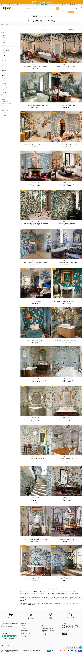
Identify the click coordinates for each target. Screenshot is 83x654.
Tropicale (4, 75)
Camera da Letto (5, 101)
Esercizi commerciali (6, 105)
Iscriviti (64, 633)
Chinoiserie (4, 52)
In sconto (23, 33)
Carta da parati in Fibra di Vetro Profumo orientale (66, 144)
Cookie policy (24, 636)
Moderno (4, 65)
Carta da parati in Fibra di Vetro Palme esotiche (35, 539)
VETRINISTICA (55, 11)
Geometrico (4, 57)
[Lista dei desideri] (78, 8)
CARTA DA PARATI (12, 11)
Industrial (4, 60)
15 (55, 589)
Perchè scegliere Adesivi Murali (48, 628)
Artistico (3, 42)
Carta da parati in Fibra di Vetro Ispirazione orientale (66, 340)
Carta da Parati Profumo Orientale (35, 184)
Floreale (3, 55)
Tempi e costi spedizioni (26, 631)
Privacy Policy (24, 628)
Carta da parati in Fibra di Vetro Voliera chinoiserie (67, 419)
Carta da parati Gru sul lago (67, 380)
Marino (3, 62)
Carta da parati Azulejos (36, 301)
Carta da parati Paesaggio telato (67, 105)
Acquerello (4, 35)
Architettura (4, 40)
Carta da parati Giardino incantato (66, 223)
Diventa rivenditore (25, 626)
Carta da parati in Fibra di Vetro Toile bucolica (67, 458)
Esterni (3, 108)
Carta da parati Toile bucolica (36, 499)
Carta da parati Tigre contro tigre (67, 184)
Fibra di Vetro (4, 87)
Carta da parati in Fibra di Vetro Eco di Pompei (35, 66)
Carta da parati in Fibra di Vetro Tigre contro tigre (36, 144)
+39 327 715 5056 (9, 626)
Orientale (4, 70)
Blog (42, 625)
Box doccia (4, 97)
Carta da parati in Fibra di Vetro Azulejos (67, 262)
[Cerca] (57, 8)
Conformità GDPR (24, 635)
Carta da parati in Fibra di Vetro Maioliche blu (36, 578)
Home (2, 24)
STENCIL (48, 11)
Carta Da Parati (7, 24)
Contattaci (23, 625)
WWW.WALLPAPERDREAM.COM (41, 16)
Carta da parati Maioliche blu (67, 578)
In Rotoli (3, 89)
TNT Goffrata (4, 85)
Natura (3, 67)
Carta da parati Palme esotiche (66, 539)
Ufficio (3, 112)
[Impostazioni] (76, 8)
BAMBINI (43, 11)
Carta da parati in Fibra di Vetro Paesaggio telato (36, 105)
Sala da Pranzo (5, 110)
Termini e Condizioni (25, 633)
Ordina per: (71, 29)
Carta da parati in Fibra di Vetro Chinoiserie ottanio (66, 301)
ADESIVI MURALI (63, 11)
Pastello (3, 72)
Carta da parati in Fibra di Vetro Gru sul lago (35, 380)
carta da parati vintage (27, 591)
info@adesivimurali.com (15, 4)
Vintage (3, 78)
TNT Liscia (4, 83)
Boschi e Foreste (5, 50)
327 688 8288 (14, 627)
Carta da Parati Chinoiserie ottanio (35, 340)
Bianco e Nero (5, 47)
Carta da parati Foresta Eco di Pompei (66, 66)
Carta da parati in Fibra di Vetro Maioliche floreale (36, 262)
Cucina (3, 99)
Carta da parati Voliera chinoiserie (35, 458)
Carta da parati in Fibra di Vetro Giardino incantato (36, 223)
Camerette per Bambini (6, 103)
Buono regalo (44, 626)
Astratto (3, 45)
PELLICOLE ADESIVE (22, 11)
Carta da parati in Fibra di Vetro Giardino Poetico (36, 419)
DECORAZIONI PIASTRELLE (33, 11)
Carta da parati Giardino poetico (67, 499)
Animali (3, 37)
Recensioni (44, 634)
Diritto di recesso (24, 630)
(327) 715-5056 (5, 4)
